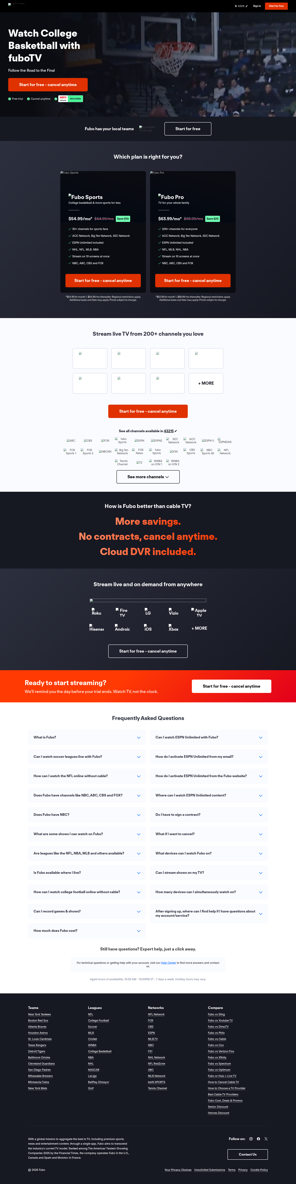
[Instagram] (250, 1139)
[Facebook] (258, 1139)
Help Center (168, 962)
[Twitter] (266, 1139)
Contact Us (248, 1154)
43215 (169, 431)
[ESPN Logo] (70, 98)
